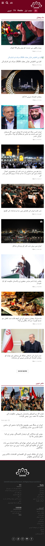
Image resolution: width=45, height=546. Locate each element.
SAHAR (37, 5)
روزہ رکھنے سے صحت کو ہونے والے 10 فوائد (25, 47)
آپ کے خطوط (40, 501)
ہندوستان (40, 523)
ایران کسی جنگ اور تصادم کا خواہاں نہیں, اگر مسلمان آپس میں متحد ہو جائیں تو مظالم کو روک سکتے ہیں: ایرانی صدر (22, 133)
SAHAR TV (23, 473)
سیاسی (42, 492)
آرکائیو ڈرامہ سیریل (13, 488)
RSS (20, 515)
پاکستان (41, 521)
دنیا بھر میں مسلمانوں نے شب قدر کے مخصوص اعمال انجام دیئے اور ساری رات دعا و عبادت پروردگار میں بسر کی (22, 173)
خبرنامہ (41, 515)
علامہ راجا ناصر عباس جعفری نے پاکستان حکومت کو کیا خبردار (21, 282)
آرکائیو (41, 494)
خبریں (9, 10)
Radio (20, 10)
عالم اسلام (40, 517)
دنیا (42, 525)
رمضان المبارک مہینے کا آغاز (31, 96)
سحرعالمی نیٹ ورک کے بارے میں (12, 500)
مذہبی (42, 488)
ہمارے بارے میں (38, 499)
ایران (42, 519)
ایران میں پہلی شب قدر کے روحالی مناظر (26, 245)
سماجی (42, 490)
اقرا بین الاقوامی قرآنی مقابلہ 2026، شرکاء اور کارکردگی (21, 61)
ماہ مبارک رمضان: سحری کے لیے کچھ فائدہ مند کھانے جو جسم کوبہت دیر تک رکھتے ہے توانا (21, 319)
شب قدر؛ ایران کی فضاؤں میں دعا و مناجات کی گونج (22, 210)
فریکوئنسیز (17, 494)
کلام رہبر (41, 513)
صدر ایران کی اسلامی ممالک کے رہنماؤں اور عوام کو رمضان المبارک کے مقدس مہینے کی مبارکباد (23, 356)
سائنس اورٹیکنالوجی (36, 527)
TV (14, 10)
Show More (22, 371)
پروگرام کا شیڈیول (14, 503)
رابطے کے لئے (16, 513)
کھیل (42, 529)
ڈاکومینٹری (39, 533)
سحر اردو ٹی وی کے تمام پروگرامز (13, 491)
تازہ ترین (40, 511)
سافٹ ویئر (40, 496)
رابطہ (19, 496)
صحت (42, 531)
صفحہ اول (28, 10)
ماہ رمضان (40, 17)
